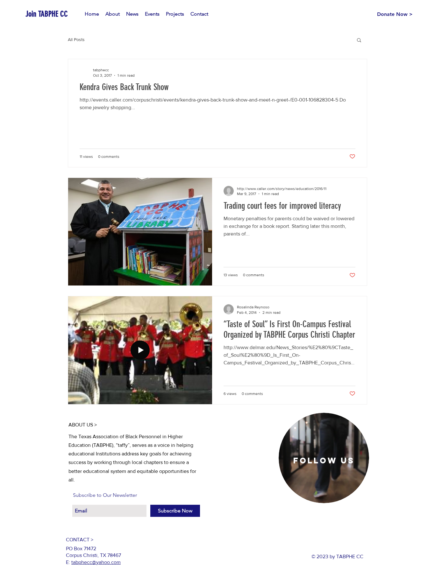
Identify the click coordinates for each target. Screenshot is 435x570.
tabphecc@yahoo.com (96, 562)
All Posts (76, 39)
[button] (359, 40)
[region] (324, 458)
